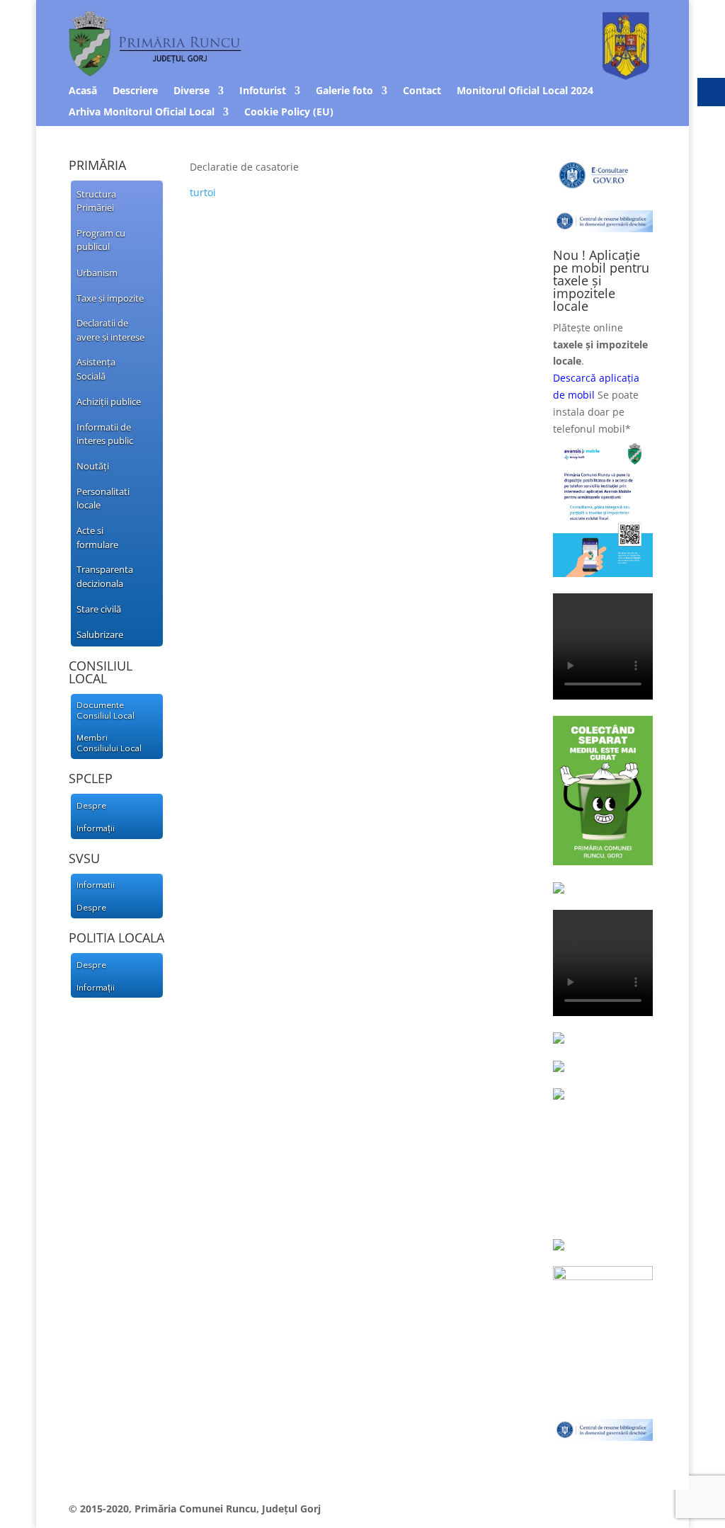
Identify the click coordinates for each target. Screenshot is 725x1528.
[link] (110, 200)
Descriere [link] (135, 91)
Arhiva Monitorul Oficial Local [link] (142, 112)
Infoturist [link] (262, 91)
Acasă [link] (83, 91)
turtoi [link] (203, 192)
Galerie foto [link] (344, 91)
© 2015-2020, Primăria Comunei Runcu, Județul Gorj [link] (195, 1508)
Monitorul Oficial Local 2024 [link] (525, 91)
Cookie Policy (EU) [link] (288, 112)
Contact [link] (422, 91)
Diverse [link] (191, 91)
